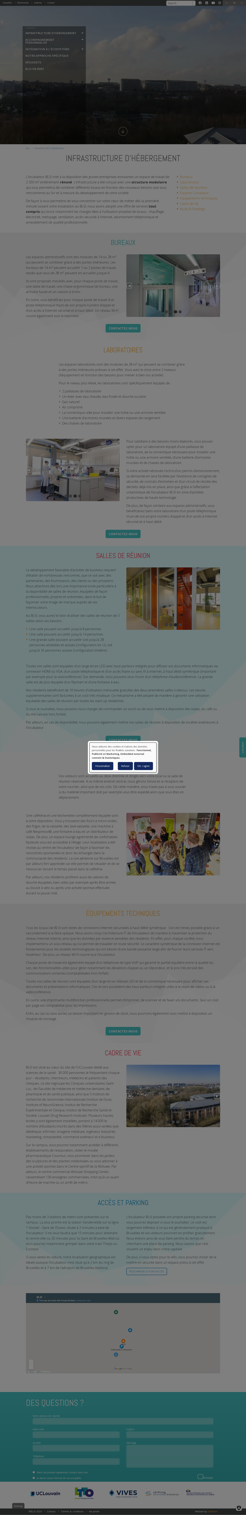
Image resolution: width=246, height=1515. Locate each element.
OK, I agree (143, 766)
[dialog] (123, 757)
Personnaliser (102, 766)
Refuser (125, 766)
